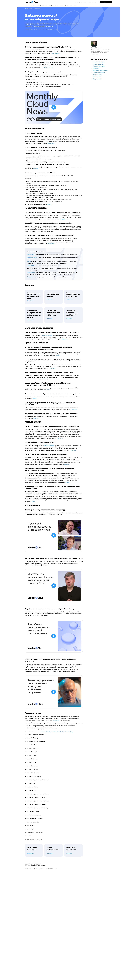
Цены (56, 5)
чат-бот (55, 720)
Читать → (58, 355)
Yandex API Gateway (32, 738)
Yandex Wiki (30, 829)
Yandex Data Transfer (32, 769)
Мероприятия (97, 77)
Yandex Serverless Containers (35, 818)
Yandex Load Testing (32, 787)
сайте (34, 168)
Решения (33, 5)
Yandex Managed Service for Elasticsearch (38, 797)
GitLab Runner (31, 272)
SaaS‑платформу (49, 445)
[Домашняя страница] (32, 2)
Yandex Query (69, 732)
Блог (75, 5)
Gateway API (30, 254)
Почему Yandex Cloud (42, 5)
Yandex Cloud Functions (33, 773)
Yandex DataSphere (32, 759)
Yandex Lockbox (31, 790)
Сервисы (27, 5)
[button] (83, 2)
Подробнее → (56, 53)
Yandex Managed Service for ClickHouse (37, 794)
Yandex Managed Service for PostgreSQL (38, 808)
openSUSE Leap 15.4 (32, 257)
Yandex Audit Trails (32, 745)
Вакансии (96, 68)
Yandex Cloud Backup (58, 732)
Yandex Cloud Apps (47, 732)
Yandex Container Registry (34, 776)
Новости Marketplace (99, 66)
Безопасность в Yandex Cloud (35, 832)
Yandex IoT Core (31, 783)
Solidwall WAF (31, 265)
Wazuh (29, 261)
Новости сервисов (98, 64)
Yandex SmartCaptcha (33, 822)
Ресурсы (51, 5)
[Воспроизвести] (53, 107)
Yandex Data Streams (32, 766)
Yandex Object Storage (33, 811)
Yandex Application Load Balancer (36, 741)
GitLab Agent (30, 277)
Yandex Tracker (31, 825)
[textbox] (77, 2)
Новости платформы (99, 62)
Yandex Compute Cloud (33, 752)
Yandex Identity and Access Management (38, 780)
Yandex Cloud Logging (33, 748)
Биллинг (29, 836)
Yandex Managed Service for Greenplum (37, 801)
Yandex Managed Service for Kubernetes (37, 804)
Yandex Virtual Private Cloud (34, 839)
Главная (27, 8)
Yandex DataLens (31, 755)
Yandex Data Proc (31, 762)
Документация (68, 5)
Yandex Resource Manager (34, 815)
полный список (46, 335)
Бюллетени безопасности (100, 70)
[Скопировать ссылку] (24, 42)
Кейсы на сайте (97, 74)
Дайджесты (37, 8)
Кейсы (61, 5)
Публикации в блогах (99, 72)
